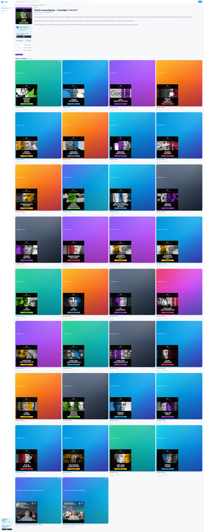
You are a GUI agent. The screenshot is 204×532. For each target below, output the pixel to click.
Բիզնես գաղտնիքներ (24, 5)
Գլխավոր (5, 5)
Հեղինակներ (5, 10)
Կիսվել (29, 40)
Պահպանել (20, 40)
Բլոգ (4, 12)
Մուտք (200, 1)
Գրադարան (5, 8)
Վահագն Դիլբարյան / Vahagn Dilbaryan (27, 45)
